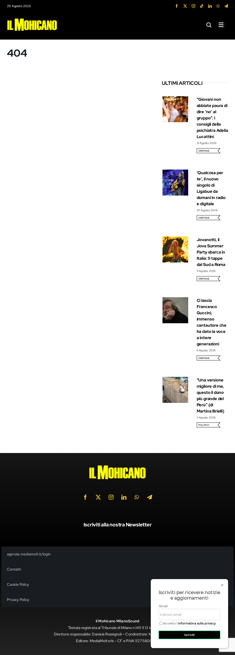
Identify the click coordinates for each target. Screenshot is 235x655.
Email (163, 606)
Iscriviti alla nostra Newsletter (118, 524)
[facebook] (177, 6)
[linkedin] (210, 6)
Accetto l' (189, 623)
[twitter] (185, 6)
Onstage (204, 150)
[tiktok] (202, 6)
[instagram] (193, 6)
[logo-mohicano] (32, 19)
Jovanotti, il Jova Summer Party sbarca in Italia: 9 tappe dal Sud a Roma (211, 252)
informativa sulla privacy (197, 623)
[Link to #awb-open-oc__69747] (221, 25)
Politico (203, 425)
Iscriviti (189, 635)
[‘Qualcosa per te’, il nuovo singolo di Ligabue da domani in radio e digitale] (175, 172)
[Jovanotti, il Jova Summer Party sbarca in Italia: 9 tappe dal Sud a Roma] (175, 239)
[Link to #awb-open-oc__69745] (209, 25)
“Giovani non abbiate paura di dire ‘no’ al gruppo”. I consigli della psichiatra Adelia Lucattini (212, 118)
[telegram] (226, 6)
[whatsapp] (218, 6)
